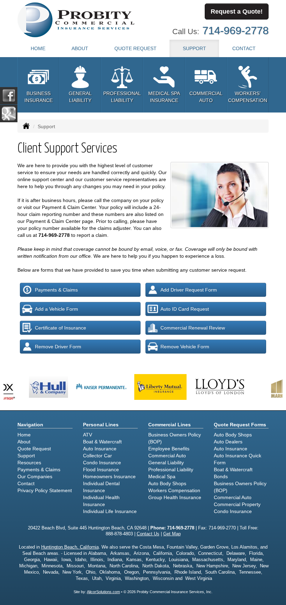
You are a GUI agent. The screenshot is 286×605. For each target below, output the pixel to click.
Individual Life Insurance (110, 511)
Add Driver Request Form (188, 290)
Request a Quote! (237, 11)
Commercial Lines (169, 424)
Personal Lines (101, 424)
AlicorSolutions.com (103, 592)
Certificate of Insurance (60, 328)
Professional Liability (170, 469)
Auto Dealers (228, 441)
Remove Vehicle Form (184, 346)
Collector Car (97, 455)
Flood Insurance (101, 469)
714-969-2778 (235, 30)
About (80, 48)
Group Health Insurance (174, 497)
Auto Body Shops (167, 483)
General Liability (166, 462)
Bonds (221, 476)
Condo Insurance (102, 462)
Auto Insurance (99, 448)
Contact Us (148, 534)
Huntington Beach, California (70, 547)
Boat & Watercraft (102, 441)
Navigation (30, 424)
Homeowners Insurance (109, 476)
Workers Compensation (174, 490)
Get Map (172, 534)
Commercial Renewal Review (192, 328)
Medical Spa (161, 476)
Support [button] (194, 48)
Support (26, 455)
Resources (29, 462)
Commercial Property (237, 504)
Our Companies (34, 476)
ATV (87, 434)
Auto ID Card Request (184, 309)
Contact (244, 48)
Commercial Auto (167, 455)
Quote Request (34, 448)
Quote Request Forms (240, 424)
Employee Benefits (168, 448)
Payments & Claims (56, 290)
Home (38, 48)
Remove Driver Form (58, 346)
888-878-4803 (119, 534)
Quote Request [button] (135, 48)
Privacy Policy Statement (44, 490)
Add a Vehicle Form (56, 309)
